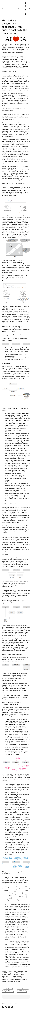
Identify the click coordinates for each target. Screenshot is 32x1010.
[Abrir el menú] (29, 8)
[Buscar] (18, 8)
